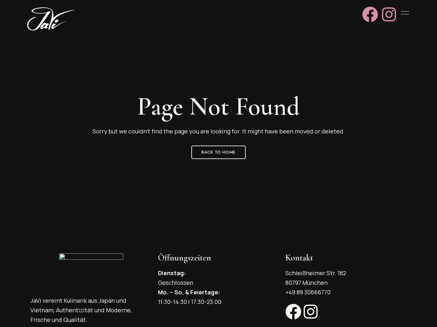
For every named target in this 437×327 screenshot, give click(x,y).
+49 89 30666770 (307, 292)
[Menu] (403, 12)
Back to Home (218, 152)
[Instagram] (389, 14)
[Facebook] (370, 14)
